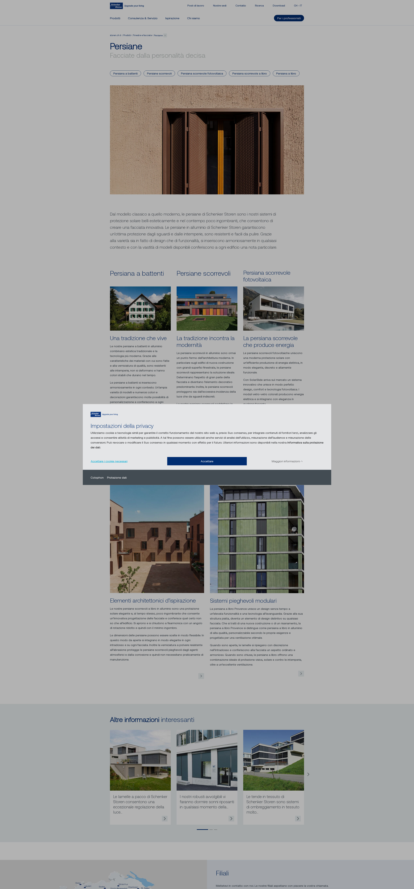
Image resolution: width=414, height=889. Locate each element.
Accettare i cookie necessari (109, 461)
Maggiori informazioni (286, 461)
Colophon (97, 477)
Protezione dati (117, 477)
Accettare (207, 461)
